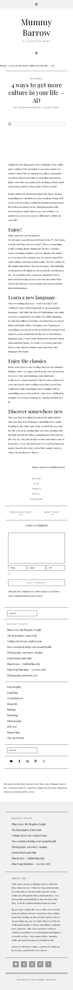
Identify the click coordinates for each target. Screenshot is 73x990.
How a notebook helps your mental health (29, 647)
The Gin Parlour (15, 738)
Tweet (36, 489)
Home (3, 65)
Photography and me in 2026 (22, 675)
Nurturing (12, 715)
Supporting (13, 732)
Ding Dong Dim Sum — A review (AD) (26, 669)
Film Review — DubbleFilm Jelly (23, 664)
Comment (36, 499)
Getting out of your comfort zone (24, 641)
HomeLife (12, 704)
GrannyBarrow (15, 698)
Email (36, 494)
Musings (36, 78)
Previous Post (21, 512)
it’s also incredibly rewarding (23, 320)
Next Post (52, 512)
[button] (36, 4)
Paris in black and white (19, 658)
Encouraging (14, 687)
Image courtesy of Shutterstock (48, 467)
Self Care (12, 726)
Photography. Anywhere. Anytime (25, 652)
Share (36, 478)
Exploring (12, 692)
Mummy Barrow (36, 27)
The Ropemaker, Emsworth (22, 635)
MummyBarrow (30, 107)
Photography (14, 721)
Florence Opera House (31, 283)
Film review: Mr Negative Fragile (24, 630)
